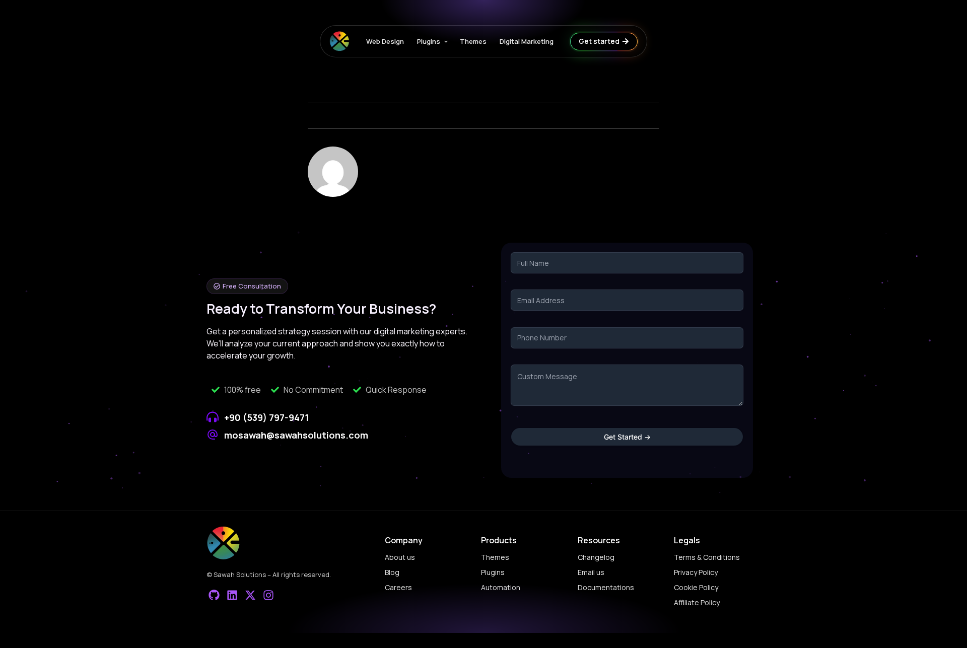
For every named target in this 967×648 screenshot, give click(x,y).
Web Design (385, 41)
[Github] (214, 595)
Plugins (428, 41)
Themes (473, 41)
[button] (247, 286)
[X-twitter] (250, 595)
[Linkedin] (232, 595)
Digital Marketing (527, 41)
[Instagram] (268, 595)
